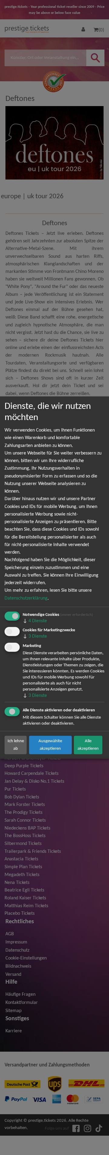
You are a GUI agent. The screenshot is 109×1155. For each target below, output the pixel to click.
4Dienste (35, 620)
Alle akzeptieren (88, 745)
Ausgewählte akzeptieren (50, 745)
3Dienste (35, 636)
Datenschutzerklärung (26, 598)
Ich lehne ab (16, 745)
